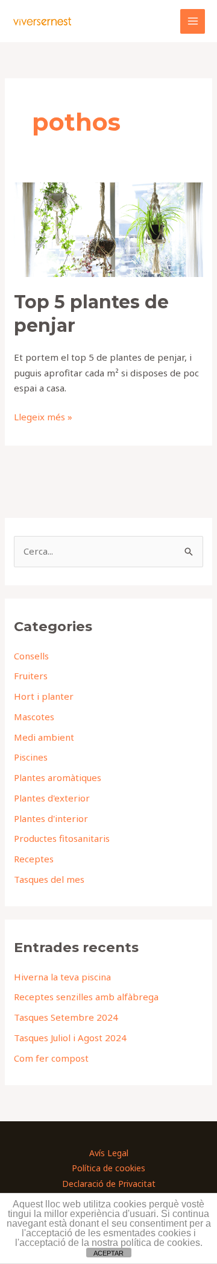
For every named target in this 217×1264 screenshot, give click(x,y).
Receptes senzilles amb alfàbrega (86, 997)
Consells (31, 656)
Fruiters (31, 676)
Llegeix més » (43, 416)
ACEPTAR (108, 1253)
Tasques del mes (49, 879)
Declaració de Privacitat (109, 1183)
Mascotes (34, 717)
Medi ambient (44, 737)
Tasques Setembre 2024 (66, 1017)
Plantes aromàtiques (57, 777)
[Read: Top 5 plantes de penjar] (108, 228)
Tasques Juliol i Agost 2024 (70, 1038)
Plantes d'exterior (52, 798)
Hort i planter (44, 696)
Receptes (34, 859)
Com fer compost (51, 1058)
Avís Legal (108, 1153)
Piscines (31, 757)
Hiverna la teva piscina (62, 977)
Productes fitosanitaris (62, 838)
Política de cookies (108, 1168)
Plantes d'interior (51, 818)
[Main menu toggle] (192, 21)
